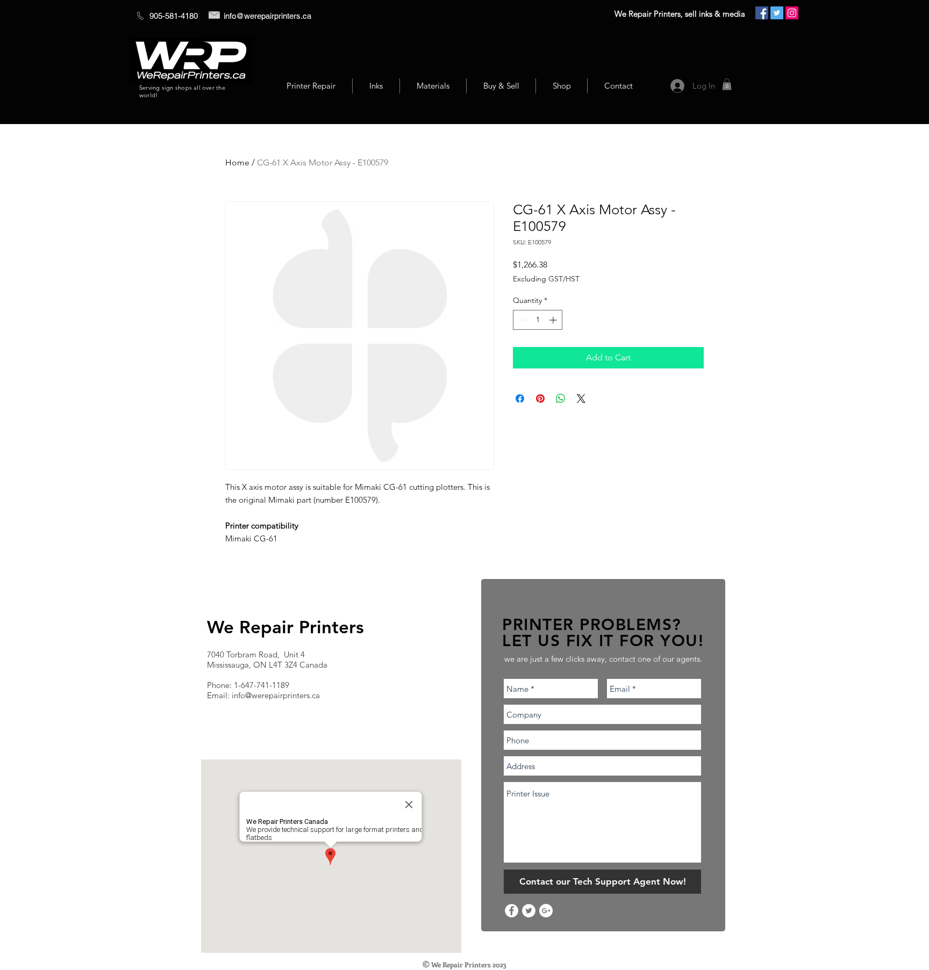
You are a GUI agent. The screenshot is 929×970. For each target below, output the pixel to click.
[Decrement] (521, 319)
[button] (727, 84)
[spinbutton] (537, 319)
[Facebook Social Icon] (761, 12)
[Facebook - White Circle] (511, 910)
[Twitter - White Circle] (528, 910)
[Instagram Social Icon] (791, 12)
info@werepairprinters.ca (267, 15)
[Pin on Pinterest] (540, 398)
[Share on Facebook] (519, 398)
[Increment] (554, 319)
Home (237, 162)
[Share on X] (581, 398)
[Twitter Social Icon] (776, 12)
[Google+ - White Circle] (546, 910)
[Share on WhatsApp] (560, 398)
